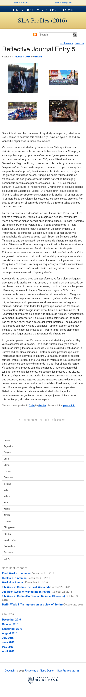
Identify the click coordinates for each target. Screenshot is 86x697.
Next (79, 43)
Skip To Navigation (63, 2)
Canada (7, 452)
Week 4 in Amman (13, 582)
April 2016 (8, 651)
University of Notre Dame (43, 9)
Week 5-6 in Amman (14, 578)
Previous (66, 43)
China (6, 464)
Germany (8, 477)
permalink (69, 405)
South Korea (10, 539)
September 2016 (12, 629)
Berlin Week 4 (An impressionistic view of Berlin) (32, 604)
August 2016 (9, 633)
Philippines (9, 527)
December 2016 (11, 619)
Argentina (8, 446)
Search (75, 35)
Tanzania (8, 552)
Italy (6, 502)
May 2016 (7, 647)
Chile (32, 405)
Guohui (38, 56)
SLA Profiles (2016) (42, 20)
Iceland (7, 483)
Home (7, 439)
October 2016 (10, 624)
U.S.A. (7, 558)
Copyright (10, 670)
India (6, 489)
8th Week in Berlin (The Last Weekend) (26, 587)
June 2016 (8, 642)
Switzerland (9, 546)
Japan (7, 508)
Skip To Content (21, 2)
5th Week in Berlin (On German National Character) (33, 596)
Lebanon (8, 521)
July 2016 (8, 638)
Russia (7, 533)
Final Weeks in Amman (16, 573)
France (7, 471)
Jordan (7, 514)
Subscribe (35, 34)
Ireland (7, 496)
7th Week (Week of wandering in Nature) (26, 591)
